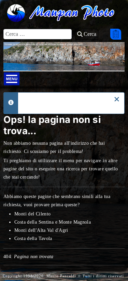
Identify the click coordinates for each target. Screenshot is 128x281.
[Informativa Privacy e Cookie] (115, 34)
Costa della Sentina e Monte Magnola (52, 222)
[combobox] (37, 34)
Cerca (90, 34)
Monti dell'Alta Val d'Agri (41, 230)
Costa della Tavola (33, 238)
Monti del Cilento (32, 213)
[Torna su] (116, 259)
